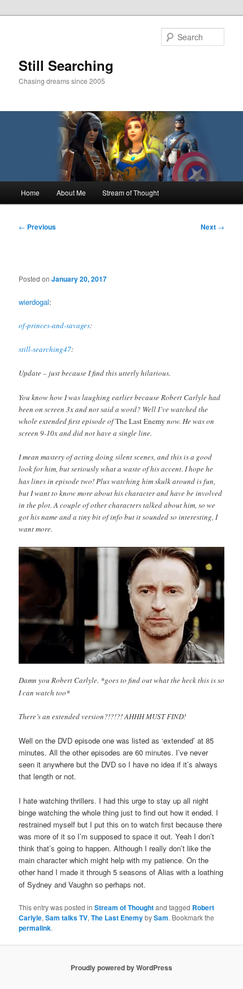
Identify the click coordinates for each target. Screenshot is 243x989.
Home (30, 192)
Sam (161, 917)
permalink (35, 928)
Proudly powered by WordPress (121, 967)
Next (212, 227)
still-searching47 (45, 349)
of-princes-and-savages (54, 325)
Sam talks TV (66, 917)
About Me (71, 192)
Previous (37, 227)
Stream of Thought (130, 192)
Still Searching (66, 65)
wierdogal (34, 301)
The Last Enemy (117, 917)
